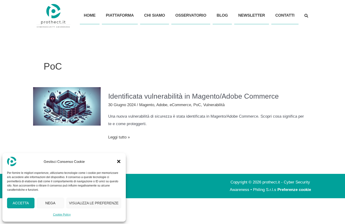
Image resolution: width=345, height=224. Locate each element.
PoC (197, 105)
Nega (50, 203)
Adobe (161, 105)
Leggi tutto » (119, 136)
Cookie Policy (62, 214)
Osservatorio (190, 15)
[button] (118, 161)
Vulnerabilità (214, 105)
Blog (222, 15)
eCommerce (180, 105)
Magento (146, 105)
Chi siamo (154, 15)
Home (90, 15)
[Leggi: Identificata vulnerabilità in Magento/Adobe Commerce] (67, 106)
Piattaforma (120, 15)
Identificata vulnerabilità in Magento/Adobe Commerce (193, 96)
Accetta (21, 203)
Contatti (285, 15)
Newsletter (251, 15)
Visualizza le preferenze (94, 203)
